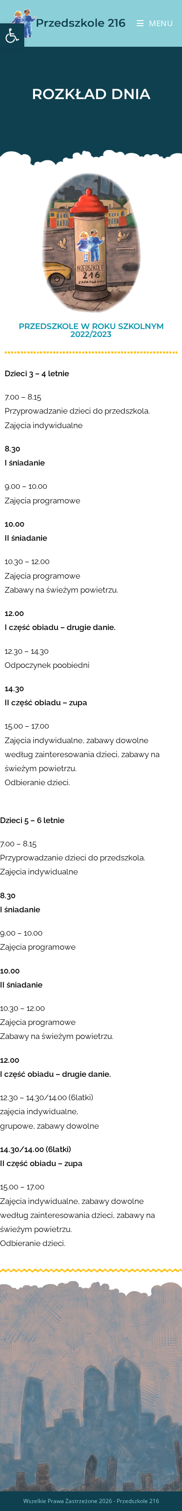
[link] (12, 35)
